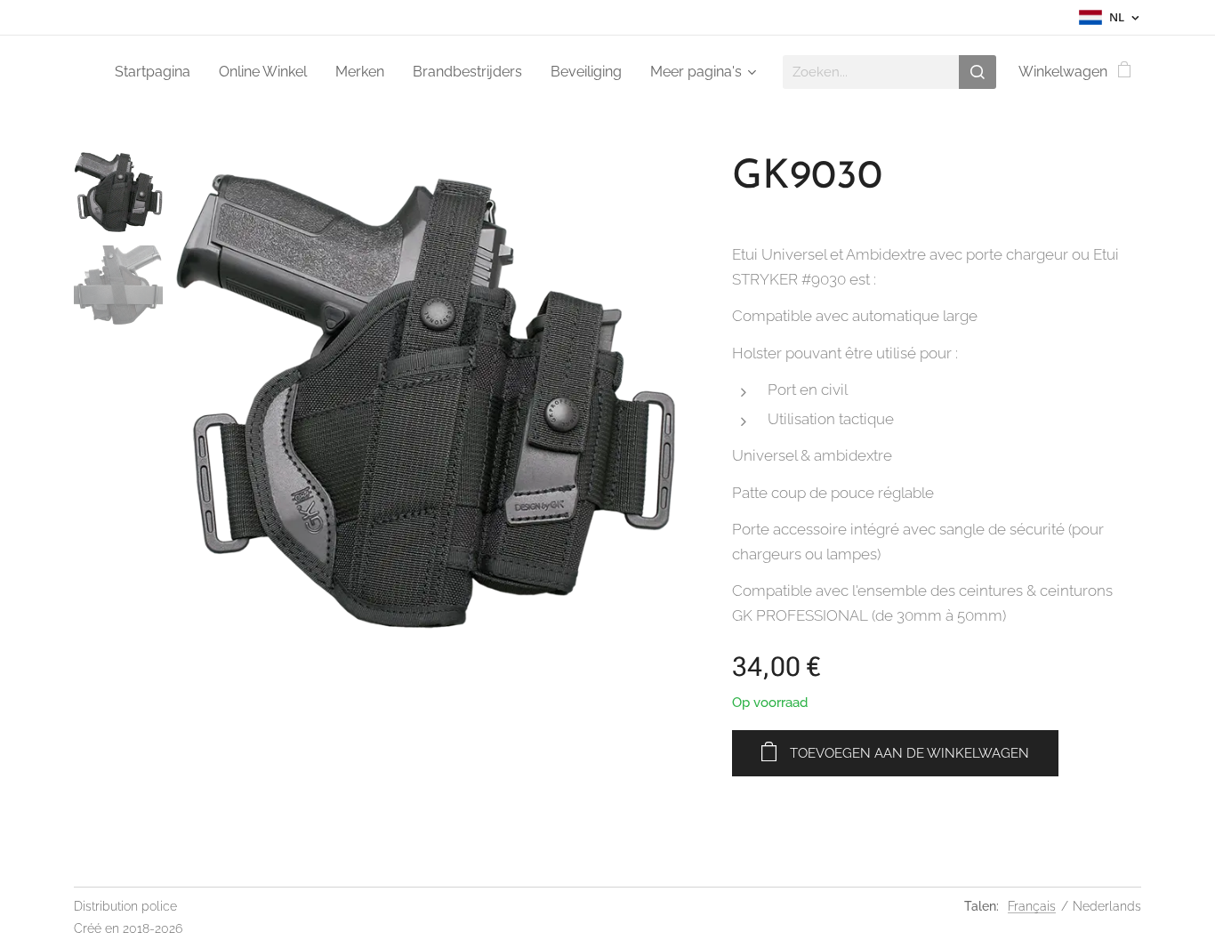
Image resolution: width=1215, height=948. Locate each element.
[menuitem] (157, 72)
